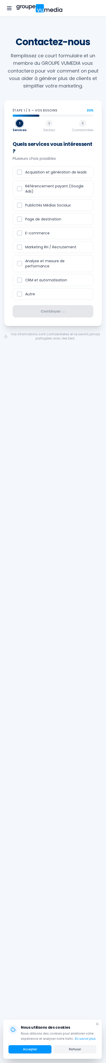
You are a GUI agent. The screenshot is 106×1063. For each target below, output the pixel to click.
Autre (30, 294)
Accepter (30, 1049)
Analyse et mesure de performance (45, 263)
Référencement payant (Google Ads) (54, 189)
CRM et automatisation (46, 280)
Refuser (75, 1049)
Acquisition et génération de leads (56, 172)
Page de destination (43, 219)
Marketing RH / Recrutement (50, 247)
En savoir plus (85, 1039)
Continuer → (53, 311)
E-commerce (37, 233)
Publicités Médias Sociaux (48, 205)
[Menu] (9, 8)
